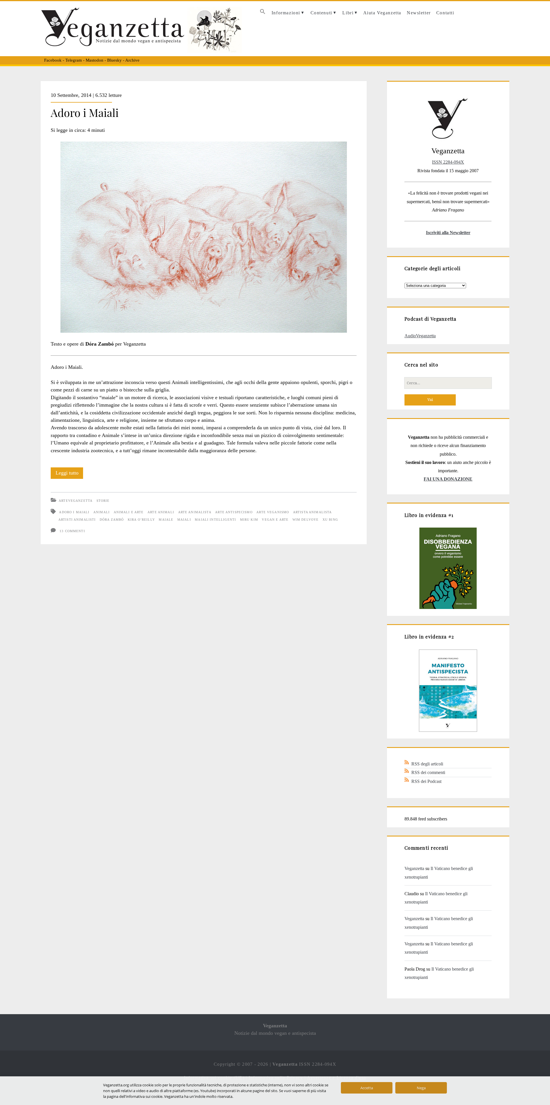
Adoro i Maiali (85, 112)
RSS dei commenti (428, 772)
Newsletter (419, 12)
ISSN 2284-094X (448, 162)
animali (101, 512)
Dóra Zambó (112, 519)
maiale (166, 519)
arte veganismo (272, 512)
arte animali (161, 512)
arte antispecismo (233, 512)
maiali (184, 519)
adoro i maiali (74, 512)
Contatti (445, 12)
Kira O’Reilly (141, 519)
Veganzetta (414, 868)
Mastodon (94, 60)
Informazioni (286, 12)
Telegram (73, 60)
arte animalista (194, 512)
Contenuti (321, 12)
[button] (262, 13)
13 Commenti (72, 531)
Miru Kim (249, 519)
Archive (132, 60)
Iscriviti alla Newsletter (448, 232)
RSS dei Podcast (426, 781)
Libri (347, 12)
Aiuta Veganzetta (382, 12)
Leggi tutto (69, 474)
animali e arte (129, 512)
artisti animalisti (77, 519)
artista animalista (312, 512)
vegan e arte (275, 519)
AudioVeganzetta (420, 335)
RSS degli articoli (427, 763)
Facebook (53, 60)
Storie (103, 500)
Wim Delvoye (305, 519)
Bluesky (114, 60)
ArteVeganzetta (76, 500)
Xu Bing (330, 519)
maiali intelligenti (215, 519)
